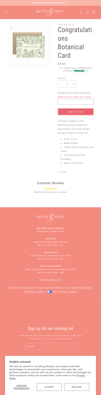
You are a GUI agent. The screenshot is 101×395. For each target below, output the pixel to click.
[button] (6, 12)
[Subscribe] (73, 346)
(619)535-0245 (54, 280)
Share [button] (64, 171)
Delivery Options (81, 287)
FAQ (21, 287)
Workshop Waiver (34, 291)
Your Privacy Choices (65, 291)
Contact (49, 287)
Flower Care (63, 287)
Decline (76, 386)
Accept (49, 386)
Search (13, 287)
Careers (30, 287)
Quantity (62, 78)
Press (40, 287)
